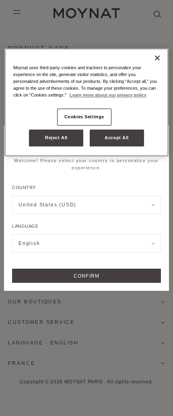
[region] (86, 102)
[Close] (157, 58)
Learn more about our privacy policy (108, 95)
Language (25, 226)
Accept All (117, 137)
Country (24, 187)
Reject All (56, 137)
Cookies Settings (84, 116)
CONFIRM (86, 276)
